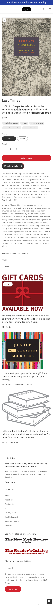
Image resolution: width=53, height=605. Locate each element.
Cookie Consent (11, 517)
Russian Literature (31, 128)
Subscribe (13, 589)
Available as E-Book (11, 123)
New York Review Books (24, 604)
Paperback (8, 139)
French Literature (37, 123)
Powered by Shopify (35, 604)
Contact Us (9, 504)
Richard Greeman (41, 112)
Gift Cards (6, 327)
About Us (9, 500)
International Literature (12, 128)
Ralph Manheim (23, 109)
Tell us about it (8, 442)
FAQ (7, 508)
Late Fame (42, 471)
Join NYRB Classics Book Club (15, 385)
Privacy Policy (10, 513)
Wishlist (8, 526)
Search (8, 495)
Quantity (5, 144)
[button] (3, 9)
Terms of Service (12, 521)
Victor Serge (12, 106)
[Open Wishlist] (49, 601)
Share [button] (7, 266)
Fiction (24, 123)
